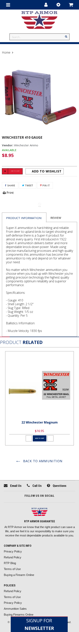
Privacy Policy (13, 551)
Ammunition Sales (15, 608)
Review (55, 218)
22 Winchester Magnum (39, 422)
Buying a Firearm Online (19, 574)
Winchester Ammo (26, 145)
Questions (59, 486)
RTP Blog (10, 563)
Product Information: (24, 218)
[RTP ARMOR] (39, 512)
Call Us (37, 486)
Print (10, 193)
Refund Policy (12, 557)
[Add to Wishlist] (29, 438)
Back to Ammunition (42, 461)
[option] (39, 398)
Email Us (15, 486)
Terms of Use (12, 569)
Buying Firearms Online (18, 614)
